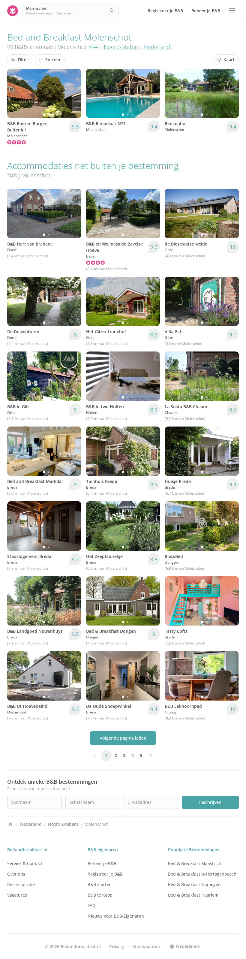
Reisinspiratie (21, 884)
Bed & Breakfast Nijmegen (194, 884)
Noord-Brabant (122, 46)
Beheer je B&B (102, 863)
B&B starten (100, 884)
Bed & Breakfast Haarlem (193, 895)
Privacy (116, 946)
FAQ (92, 905)
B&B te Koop (100, 895)
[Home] (10, 824)
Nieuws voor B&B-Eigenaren (116, 916)
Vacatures (17, 895)
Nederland (157, 46)
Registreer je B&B (105, 874)
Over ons (16, 874)
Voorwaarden (146, 946)
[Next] (73, 93)
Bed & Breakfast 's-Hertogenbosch (202, 874)
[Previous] (15, 93)
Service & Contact (24, 863)
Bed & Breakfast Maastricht (195, 863)
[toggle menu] (232, 10)
